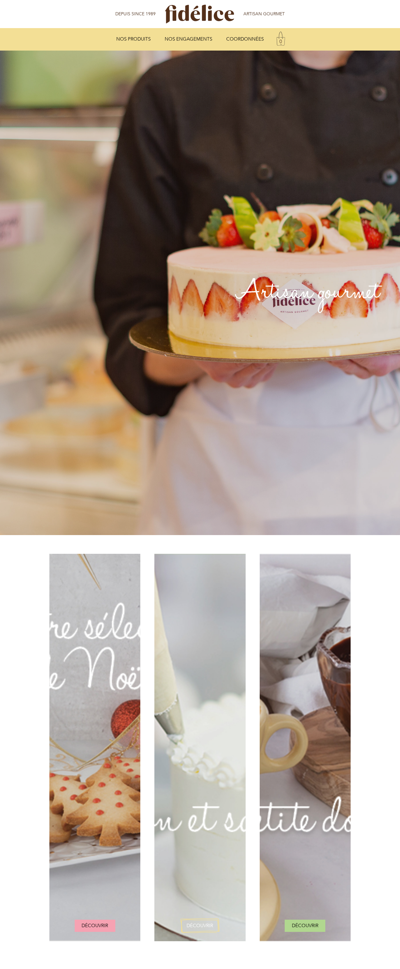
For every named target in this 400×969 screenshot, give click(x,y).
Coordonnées (245, 39)
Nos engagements (188, 39)
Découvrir (95, 925)
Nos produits (133, 39)
